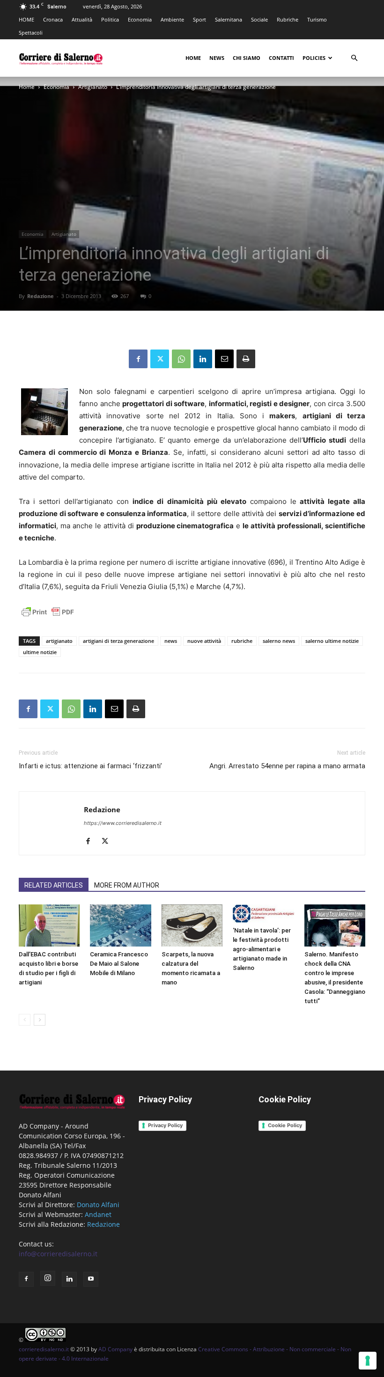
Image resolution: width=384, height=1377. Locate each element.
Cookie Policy (285, 1125)
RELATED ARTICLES (53, 885)
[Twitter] (159, 359)
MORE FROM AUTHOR (126, 885)
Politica (110, 19)
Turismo (317, 19)
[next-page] (39, 1020)
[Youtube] (90, 1279)
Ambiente (172, 19)
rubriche (241, 640)
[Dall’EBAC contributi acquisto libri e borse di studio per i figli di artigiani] (49, 925)
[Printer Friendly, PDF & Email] (48, 617)
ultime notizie (40, 652)
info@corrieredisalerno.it (58, 1253)
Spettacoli (31, 32)
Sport (199, 19)
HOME (26, 19)
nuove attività (204, 640)
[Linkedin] (202, 359)
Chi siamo (246, 57)
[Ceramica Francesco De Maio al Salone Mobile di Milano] (120, 925)
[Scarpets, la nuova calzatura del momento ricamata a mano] (192, 925)
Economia (140, 19)
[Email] (224, 359)
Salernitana (228, 19)
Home (193, 57)
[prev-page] (24, 1020)
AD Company (115, 1349)
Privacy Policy (165, 1125)
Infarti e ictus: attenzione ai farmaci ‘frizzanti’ (90, 766)
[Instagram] (47, 1278)
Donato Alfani (98, 1204)
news (170, 640)
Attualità (82, 19)
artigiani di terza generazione (118, 640)
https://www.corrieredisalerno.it (123, 823)
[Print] (245, 359)
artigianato (59, 640)
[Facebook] (138, 359)
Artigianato (92, 87)
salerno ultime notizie (332, 640)
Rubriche (287, 19)
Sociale (259, 19)
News (216, 57)
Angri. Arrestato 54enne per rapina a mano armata (287, 766)
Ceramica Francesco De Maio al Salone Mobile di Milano (119, 963)
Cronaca (53, 19)
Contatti (281, 57)
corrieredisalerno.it (44, 1349)
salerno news (279, 640)
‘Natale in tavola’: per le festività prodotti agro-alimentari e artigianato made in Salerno (262, 949)
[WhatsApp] (181, 359)
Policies (314, 57)
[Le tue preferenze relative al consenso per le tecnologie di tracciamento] (368, 1361)
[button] (354, 58)
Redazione (40, 295)
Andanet (98, 1214)
